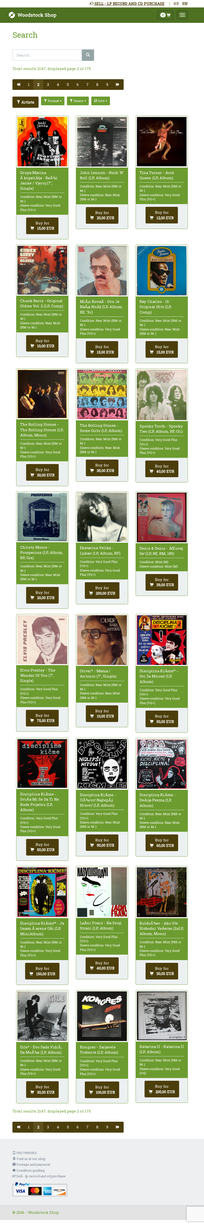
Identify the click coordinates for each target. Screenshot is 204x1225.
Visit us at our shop (31, 1158)
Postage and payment (33, 1164)
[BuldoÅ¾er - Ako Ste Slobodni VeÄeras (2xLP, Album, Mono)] (162, 892)
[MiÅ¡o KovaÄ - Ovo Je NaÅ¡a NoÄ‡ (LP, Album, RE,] (102, 270)
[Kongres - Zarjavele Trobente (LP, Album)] (102, 1016)
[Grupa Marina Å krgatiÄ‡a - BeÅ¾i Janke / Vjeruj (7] (42, 142)
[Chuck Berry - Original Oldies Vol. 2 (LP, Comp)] (42, 270)
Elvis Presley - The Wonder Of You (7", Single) (37, 675)
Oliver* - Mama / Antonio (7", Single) (98, 673)
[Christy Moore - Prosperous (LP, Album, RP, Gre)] (42, 517)
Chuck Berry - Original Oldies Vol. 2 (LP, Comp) (41, 303)
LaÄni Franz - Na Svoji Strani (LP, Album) (101, 925)
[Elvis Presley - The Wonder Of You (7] (42, 639)
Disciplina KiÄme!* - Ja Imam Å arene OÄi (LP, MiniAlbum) (42, 928)
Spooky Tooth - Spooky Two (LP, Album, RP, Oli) (161, 429)
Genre (78, 101)
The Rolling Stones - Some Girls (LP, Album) (101, 428)
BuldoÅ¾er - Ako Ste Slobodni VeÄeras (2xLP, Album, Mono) (162, 928)
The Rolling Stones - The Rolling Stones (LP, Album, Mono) (41, 429)
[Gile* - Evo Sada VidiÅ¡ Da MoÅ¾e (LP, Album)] (42, 1016)
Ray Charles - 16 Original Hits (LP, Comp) (155, 306)
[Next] (118, 84)
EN (185, 3)
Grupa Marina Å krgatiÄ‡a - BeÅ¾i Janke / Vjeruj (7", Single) (38, 180)
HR (176, 3)
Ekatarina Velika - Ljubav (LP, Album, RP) (100, 550)
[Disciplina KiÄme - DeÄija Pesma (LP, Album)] (162, 764)
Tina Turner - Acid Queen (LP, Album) (157, 175)
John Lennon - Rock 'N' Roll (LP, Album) (102, 175)
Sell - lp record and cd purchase (41, 1176)
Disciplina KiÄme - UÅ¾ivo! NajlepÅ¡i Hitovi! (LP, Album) (98, 800)
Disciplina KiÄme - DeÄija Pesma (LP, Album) (158, 800)
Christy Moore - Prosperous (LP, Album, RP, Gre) (41, 552)
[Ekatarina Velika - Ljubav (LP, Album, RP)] (102, 517)
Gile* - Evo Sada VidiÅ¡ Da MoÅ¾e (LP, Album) (40, 1050)
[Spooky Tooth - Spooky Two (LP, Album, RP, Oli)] (162, 395)
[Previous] (18, 84)
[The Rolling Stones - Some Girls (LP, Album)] (102, 394)
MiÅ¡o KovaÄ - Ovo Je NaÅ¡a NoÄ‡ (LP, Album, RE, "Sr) (101, 306)
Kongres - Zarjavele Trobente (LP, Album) (99, 1050)
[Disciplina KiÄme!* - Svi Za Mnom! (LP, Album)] (162, 640)
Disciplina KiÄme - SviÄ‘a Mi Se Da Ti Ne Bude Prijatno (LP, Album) (39, 802)
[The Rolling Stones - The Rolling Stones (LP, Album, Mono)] (42, 394)
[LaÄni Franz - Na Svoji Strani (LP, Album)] (102, 892)
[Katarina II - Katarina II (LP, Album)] (162, 1016)
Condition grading (30, 1170)
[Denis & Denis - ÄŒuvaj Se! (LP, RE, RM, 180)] (162, 517)
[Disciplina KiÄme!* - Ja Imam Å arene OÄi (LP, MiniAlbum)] (42, 892)
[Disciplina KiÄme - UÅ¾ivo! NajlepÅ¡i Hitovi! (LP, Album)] (102, 764)
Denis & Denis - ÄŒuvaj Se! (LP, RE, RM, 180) (161, 551)
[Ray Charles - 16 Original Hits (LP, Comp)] (162, 270)
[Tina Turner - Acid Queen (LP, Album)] (162, 142)
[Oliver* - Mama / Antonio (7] (102, 640)
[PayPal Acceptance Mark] (39, 1188)
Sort (101, 101)
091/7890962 (26, 1153)
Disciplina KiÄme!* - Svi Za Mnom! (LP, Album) (159, 676)
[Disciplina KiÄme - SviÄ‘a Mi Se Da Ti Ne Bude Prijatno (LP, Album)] (42, 763)
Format (53, 101)
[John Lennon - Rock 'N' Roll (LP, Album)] (102, 142)
